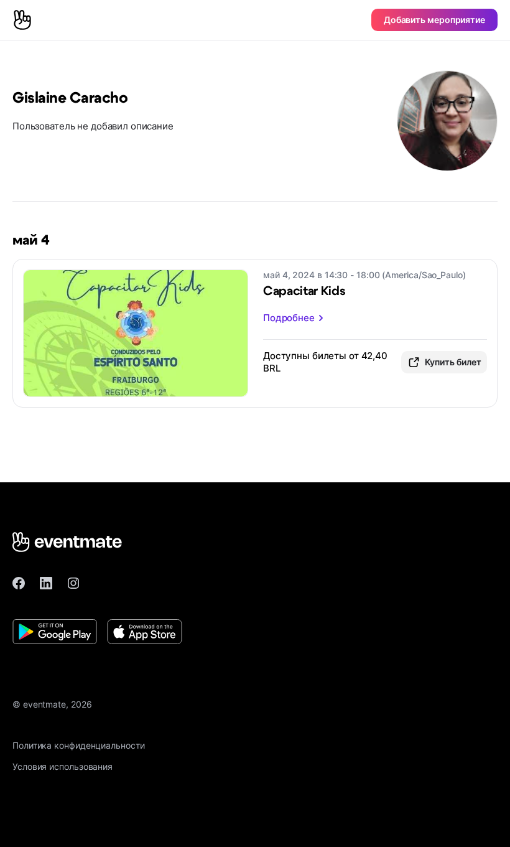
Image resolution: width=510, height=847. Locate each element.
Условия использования (62, 766)
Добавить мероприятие (434, 19)
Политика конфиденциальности (78, 745)
